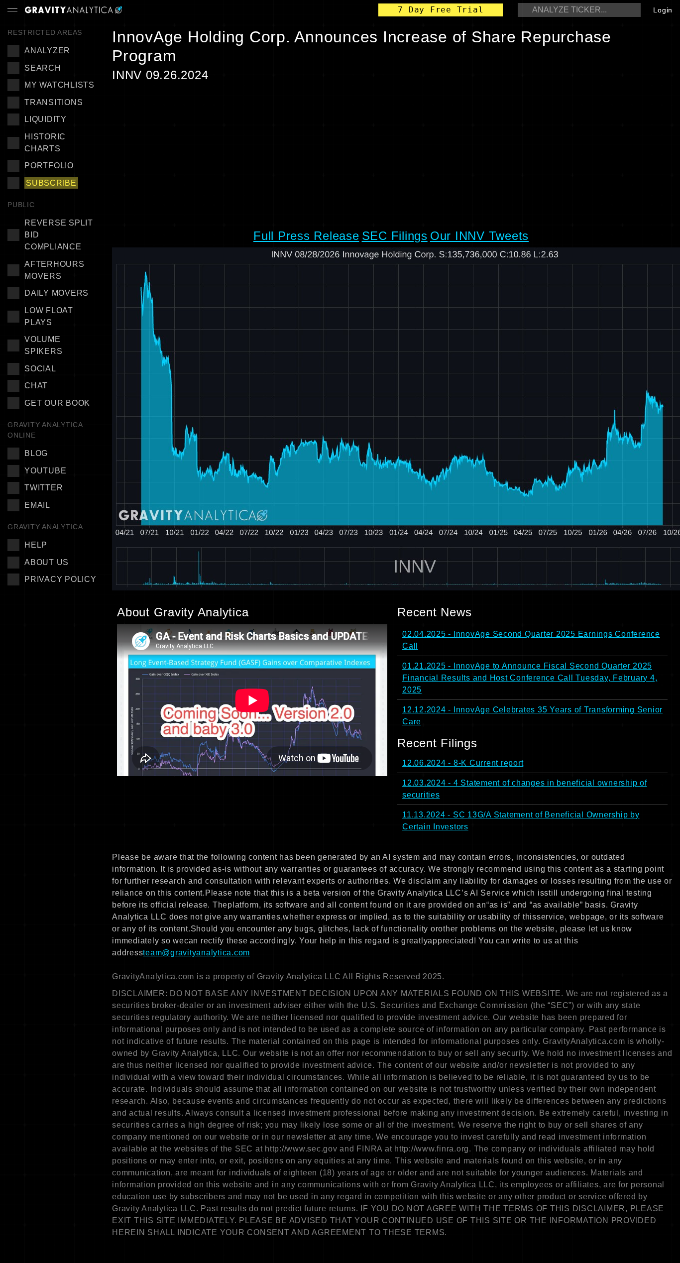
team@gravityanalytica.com (196, 952)
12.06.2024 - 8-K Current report (462, 763)
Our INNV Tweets (479, 235)
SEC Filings (395, 235)
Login (663, 10)
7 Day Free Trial (440, 9)
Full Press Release (306, 235)
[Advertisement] (392, 155)
